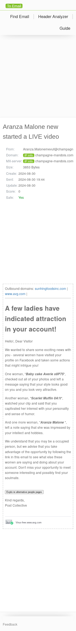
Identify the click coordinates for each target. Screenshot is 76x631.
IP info (29, 155)
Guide (65, 28)
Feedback (10, 624)
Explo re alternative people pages (24, 492)
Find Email (19, 16)
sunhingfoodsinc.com (50, 288)
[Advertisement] (38, 76)
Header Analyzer (53, 16)
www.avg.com (15, 293)
